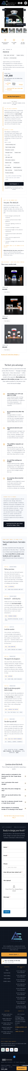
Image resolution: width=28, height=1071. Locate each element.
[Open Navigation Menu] (25, 3)
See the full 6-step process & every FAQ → (14, 816)
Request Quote (21, 24)
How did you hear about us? (13, 872)
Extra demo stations (10, 160)
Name (6, 847)
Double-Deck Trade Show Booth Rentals (21, 1007)
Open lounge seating (10, 147)
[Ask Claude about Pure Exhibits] (7, 1050)
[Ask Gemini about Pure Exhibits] (11, 1050)
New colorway (8, 170)
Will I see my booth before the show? (11, 796)
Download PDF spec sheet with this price (15, 89)
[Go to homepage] (3, 3)
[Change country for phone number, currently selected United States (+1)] (5, 867)
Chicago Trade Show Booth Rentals (7, 1015)
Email (6, 855)
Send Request (14, 184)
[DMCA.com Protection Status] (7, 1059)
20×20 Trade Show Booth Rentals (21, 980)
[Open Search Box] (21, 3)
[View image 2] (12, 30)
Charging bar (16, 162)
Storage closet (8, 152)
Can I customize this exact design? (10, 783)
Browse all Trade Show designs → (10, 354)
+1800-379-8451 (11, 4)
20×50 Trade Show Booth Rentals (21, 994)
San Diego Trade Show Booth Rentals (7, 1032)
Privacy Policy (16, 1065)
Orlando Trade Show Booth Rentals (7, 1028)
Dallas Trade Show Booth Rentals (7, 1019)
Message (7, 897)
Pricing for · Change (14, 84)
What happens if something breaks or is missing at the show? (12, 808)
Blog (7, 970)
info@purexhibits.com (21, 1027)
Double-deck (18, 152)
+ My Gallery (14, 101)
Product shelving (9, 172)
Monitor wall (8, 162)
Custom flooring (18, 170)
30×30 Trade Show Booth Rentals (21, 998)
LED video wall (8, 157)
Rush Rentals (7, 972)
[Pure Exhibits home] (16, 937)
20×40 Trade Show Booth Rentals (21, 989)
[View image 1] (4, 30)
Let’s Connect (21, 1014)
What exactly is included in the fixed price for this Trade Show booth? (11, 776)
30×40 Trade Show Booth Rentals (21, 1002)
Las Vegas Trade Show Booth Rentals (7, 1023)
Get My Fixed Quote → (14, 96)
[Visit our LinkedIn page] (19, 3)
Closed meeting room (10, 144)
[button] (14, 17)
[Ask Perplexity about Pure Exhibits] (16, 1050)
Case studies (7, 978)
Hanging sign (8, 167)
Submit (7, 912)
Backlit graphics (17, 167)
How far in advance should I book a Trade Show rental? (12, 802)
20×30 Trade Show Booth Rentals (21, 985)
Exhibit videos (7, 981)
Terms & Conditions (5, 1065)
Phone (5, 864)
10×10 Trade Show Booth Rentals (21, 972)
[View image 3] (19, 30)
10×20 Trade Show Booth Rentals (21, 976)
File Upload (7, 880)
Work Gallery (7, 975)
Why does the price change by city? (11, 789)
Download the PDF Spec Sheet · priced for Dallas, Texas (14, 524)
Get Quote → (21, 1068)
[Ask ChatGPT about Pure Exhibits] (3, 1050)
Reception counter (9, 149)
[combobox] (14, 875)
